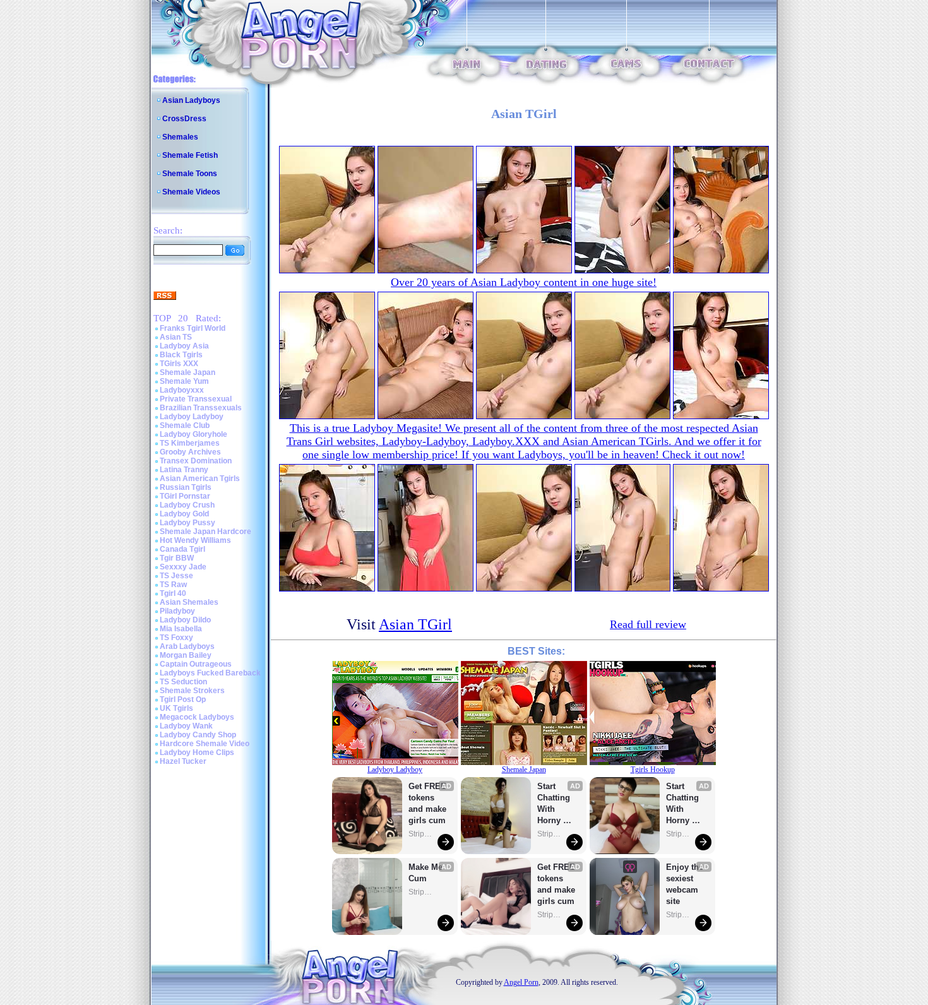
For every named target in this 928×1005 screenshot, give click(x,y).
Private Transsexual (196, 399)
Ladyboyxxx (182, 390)
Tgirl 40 (173, 593)
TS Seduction (183, 681)
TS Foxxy (176, 637)
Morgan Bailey (185, 655)
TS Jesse (176, 575)
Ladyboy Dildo (185, 619)
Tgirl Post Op (183, 699)
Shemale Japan (187, 372)
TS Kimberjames (190, 443)
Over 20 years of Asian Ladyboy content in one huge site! (524, 282)
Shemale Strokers (192, 690)
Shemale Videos (191, 191)
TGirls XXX (179, 363)
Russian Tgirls (185, 487)
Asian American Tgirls (200, 478)
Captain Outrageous (196, 664)
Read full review (648, 624)
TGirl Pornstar (185, 496)
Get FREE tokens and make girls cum (427, 803)
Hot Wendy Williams (195, 540)
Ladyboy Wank (186, 726)
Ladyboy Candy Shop (198, 734)
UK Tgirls (176, 708)
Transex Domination (196, 460)
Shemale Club (185, 425)
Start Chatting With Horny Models (555, 804)
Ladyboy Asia (184, 346)
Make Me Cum (426, 872)
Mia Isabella (181, 628)
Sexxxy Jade (183, 566)
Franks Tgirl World (192, 328)
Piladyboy (177, 611)
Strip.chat (421, 834)
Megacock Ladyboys (197, 717)
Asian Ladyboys (191, 100)
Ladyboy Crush (187, 505)
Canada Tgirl (182, 549)
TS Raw (173, 584)
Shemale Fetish (190, 155)
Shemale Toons (189, 173)
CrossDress (184, 118)
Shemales (180, 137)
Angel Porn (521, 982)
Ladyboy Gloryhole (193, 434)
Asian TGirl (415, 624)
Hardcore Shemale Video (204, 743)
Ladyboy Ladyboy (191, 416)
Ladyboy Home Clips (197, 752)
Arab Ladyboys (187, 646)
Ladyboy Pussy (187, 522)
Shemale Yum (184, 381)
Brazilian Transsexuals (201, 407)
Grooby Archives (190, 452)
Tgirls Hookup (653, 769)
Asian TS (176, 337)
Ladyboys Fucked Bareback (210, 673)
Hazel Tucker (183, 761)
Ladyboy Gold (184, 513)
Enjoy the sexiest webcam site (685, 884)
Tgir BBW (177, 558)
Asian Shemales (189, 602)
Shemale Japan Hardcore (205, 531)
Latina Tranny (184, 469)
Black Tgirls (181, 354)
